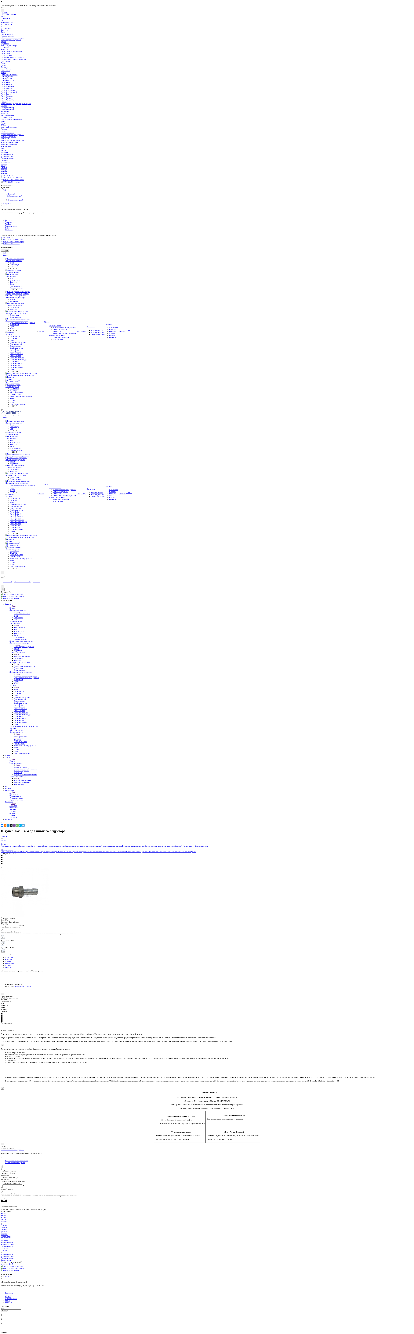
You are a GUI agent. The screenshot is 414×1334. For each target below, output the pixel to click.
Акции (3, 1215)
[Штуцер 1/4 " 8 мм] (25, 916)
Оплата (8, 965)
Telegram (8, 222)
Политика (4, 1248)
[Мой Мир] (8, 825)
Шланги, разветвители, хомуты (53, 846)
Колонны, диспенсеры (22, 656)
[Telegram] (23, 825)
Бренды (3, 1219)
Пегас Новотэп (149, 852)
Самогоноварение (20, 736)
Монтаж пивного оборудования (12, 1150)
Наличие (8, 959)
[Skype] (20, 825)
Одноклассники (11, 226)
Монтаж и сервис (20, 767)
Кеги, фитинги (19, 627)
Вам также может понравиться (16, 1161)
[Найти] (2, 10)
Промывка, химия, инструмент (25, 676)
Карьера (4, 1233)
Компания (13, 806)
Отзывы (8, 961)
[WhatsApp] (17, 825)
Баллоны (178, 846)
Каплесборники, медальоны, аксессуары (160, 846)
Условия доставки (7, 1244)
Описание (9, 957)
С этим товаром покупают (15, 1163)
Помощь (4, 1250)
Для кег (193, 852)
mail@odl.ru (6, 203)
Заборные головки (24, 846)
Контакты (4, 1235)
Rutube (7, 228)
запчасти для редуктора (22, 986)
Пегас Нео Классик (119, 852)
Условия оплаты (7, 1242)
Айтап (23, 852)
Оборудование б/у (188, 846)
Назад (14, 606)
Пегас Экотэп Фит (184, 852)
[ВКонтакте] (2, 825)
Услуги (12, 761)
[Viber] (14, 825)
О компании (5, 1225)
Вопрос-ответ (6, 1260)
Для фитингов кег (61, 852)
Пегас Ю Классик (94, 852)
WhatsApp (9, 230)
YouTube (8, 224)
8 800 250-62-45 (7, 175)
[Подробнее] (1, 1157)
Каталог (12, 608)
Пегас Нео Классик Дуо (135, 852)
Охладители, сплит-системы (24, 666)
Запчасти (17, 689)
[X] (11, 825)
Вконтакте (9, 220)
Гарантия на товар (7, 1246)
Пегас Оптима (6, 852)
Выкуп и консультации (22, 780)
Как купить (13, 794)
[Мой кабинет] (2, 575)
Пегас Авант (16, 852)
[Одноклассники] (5, 825)
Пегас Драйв (72, 852)
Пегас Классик (106, 852)
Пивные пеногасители (22, 614)
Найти (4, 1311)
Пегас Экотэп (172, 852)
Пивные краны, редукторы (24, 647)
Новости (4, 1227)
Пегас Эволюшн (161, 852)
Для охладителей (48, 852)
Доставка (8, 967)
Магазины (4, 1241)
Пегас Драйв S (82, 852)
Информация (5, 1237)
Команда (4, 1229)
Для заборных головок (34, 852)
